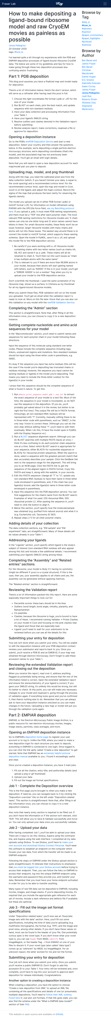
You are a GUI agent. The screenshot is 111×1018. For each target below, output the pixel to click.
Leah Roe (86, 96)
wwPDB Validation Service (60, 302)
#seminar (86, 44)
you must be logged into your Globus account (37, 867)
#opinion (86, 31)
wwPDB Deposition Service (39, 141)
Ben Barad (87, 66)
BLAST (24, 436)
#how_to (18, 52)
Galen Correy (88, 86)
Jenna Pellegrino (17, 45)
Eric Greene (88, 79)
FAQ (27, 1004)
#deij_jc (86, 22)
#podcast (87, 41)
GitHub (59, 1014)
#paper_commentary (92, 35)
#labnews (87, 28)
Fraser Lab (9, 3)
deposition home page (36, 737)
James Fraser (89, 89)
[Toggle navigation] (105, 3)
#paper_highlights (91, 38)
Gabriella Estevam (91, 83)
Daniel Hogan (89, 76)
